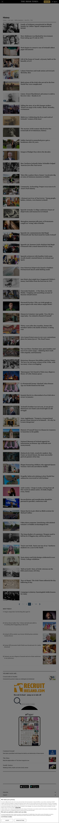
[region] (29, 810)
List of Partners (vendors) (6, 816)
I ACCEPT (7, 820)
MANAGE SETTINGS (20, 820)
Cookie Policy (18, 807)
